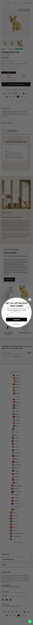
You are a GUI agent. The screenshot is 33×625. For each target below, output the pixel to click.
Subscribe (16, 319)
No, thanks (16, 324)
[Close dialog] (29, 299)
